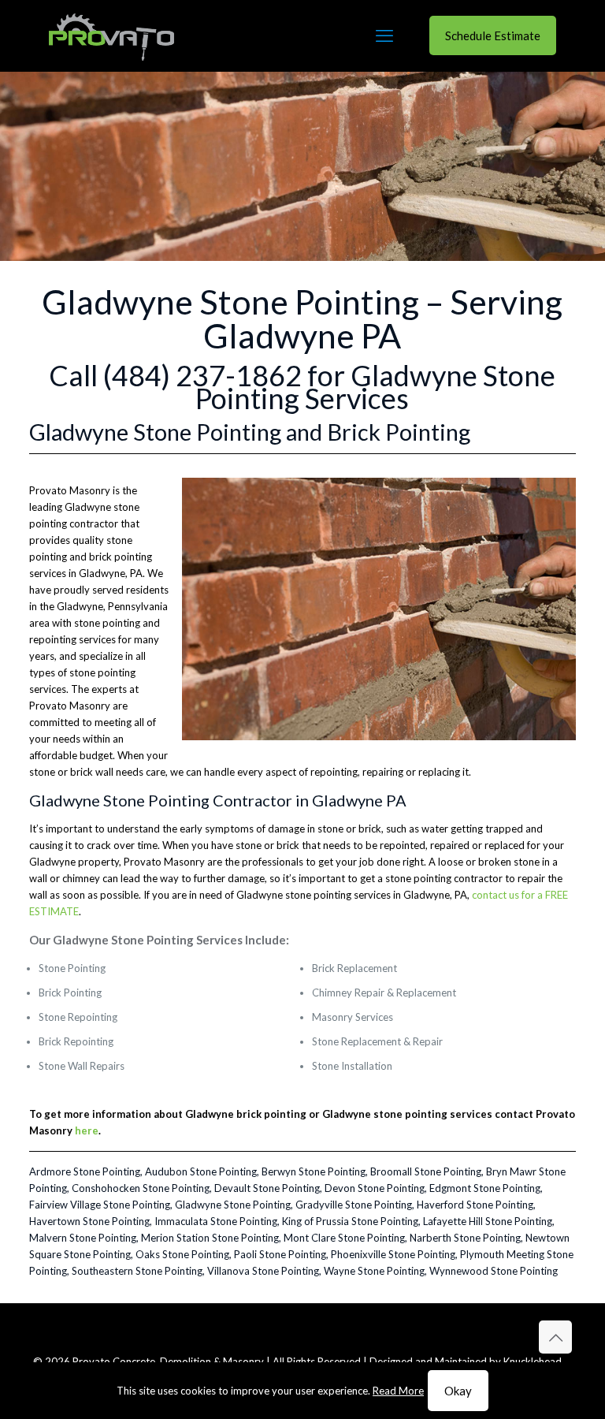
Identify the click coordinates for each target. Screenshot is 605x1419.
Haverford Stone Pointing (475, 1204)
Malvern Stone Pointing (82, 1237)
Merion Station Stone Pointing (210, 1237)
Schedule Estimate (492, 35)
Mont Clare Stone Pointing (344, 1237)
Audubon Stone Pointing (201, 1171)
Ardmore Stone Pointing (84, 1171)
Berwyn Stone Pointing (314, 1171)
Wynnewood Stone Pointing (493, 1270)
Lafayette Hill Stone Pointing (487, 1221)
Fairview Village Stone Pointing (99, 1204)
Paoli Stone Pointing (280, 1254)
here (86, 1130)
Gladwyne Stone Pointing (233, 1204)
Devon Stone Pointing (375, 1188)
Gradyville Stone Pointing (353, 1204)
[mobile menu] (384, 35)
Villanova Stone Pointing (263, 1270)
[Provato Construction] (111, 35)
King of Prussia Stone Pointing (350, 1221)
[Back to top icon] (555, 1337)
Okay (458, 1391)
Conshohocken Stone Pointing (141, 1188)
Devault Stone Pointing (267, 1188)
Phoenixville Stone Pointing (393, 1254)
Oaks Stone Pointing (182, 1254)
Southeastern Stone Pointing (137, 1270)
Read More (398, 1390)
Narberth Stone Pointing (465, 1237)
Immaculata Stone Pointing (215, 1221)
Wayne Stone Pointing (374, 1270)
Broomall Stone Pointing (425, 1171)
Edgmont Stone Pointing (484, 1188)
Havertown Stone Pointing (89, 1221)
